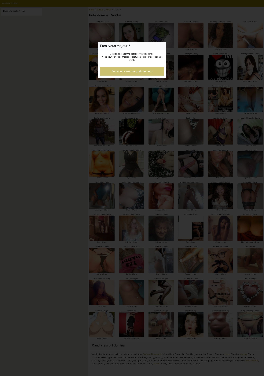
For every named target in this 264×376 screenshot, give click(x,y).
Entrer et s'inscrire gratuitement (132, 71)
